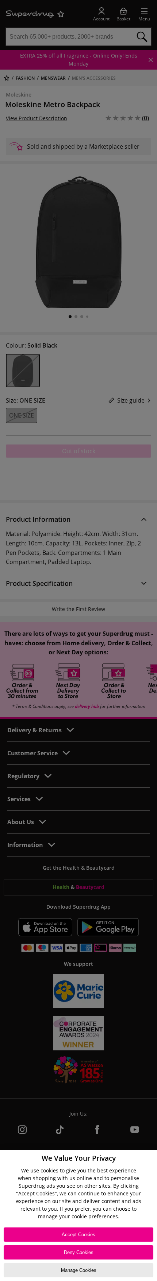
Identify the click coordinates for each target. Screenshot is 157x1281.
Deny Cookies (78, 1252)
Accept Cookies (78, 1234)
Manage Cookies (78, 1270)
